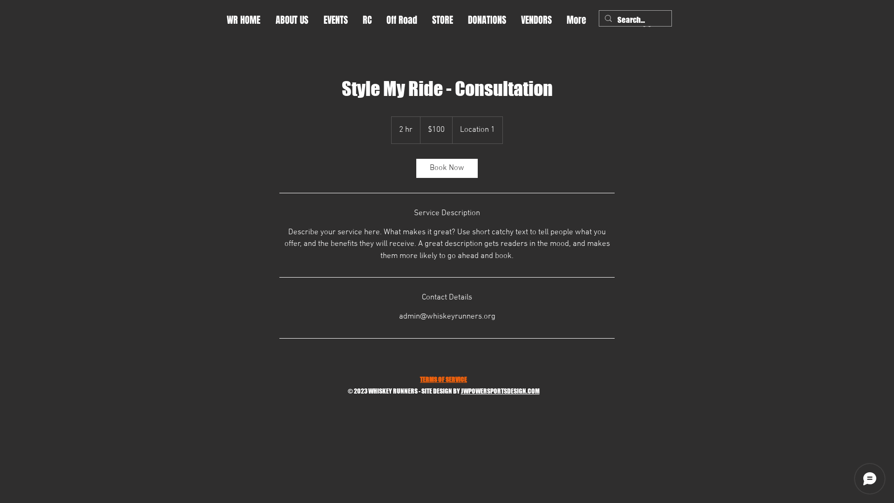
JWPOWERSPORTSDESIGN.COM (500, 391)
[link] (447, 168)
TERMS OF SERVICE (443, 379)
